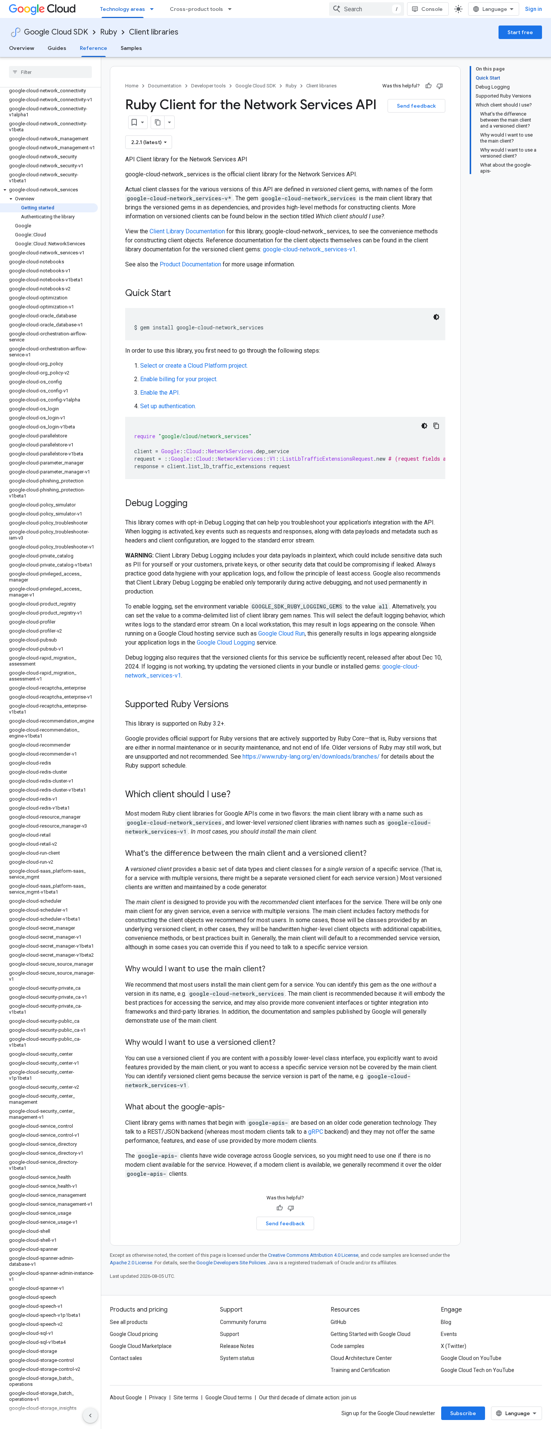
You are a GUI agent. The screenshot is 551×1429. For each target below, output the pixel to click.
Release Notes (237, 1346)
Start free (520, 32)
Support (229, 1334)
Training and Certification (360, 1370)
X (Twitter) (453, 1346)
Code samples (347, 1346)
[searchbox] (50, 72)
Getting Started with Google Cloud (370, 1334)
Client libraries (153, 32)
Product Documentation (190, 264)
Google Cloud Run (281, 633)
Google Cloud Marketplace (141, 1346)
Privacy (157, 1397)
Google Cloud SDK (56, 32)
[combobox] (366, 9)
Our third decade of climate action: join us (307, 1397)
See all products (129, 1322)
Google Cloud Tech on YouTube (477, 1370)
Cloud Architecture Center (361, 1358)
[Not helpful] (439, 86)
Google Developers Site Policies (231, 1262)
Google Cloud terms (228, 1397)
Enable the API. (160, 392)
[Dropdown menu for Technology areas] (154, 9)
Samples (131, 48)
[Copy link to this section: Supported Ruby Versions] (236, 704)
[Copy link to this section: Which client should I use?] (238, 794)
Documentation (164, 86)
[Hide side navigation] (90, 1415)
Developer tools (208, 86)
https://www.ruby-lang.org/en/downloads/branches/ (311, 756)
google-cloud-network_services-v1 (309, 249)
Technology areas (122, 9)
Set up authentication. (168, 406)
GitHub (338, 1322)
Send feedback (416, 105)
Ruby (108, 32)
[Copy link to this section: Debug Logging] (194, 503)
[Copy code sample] (436, 426)
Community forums (243, 1322)
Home (131, 86)
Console (432, 9)
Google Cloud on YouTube (471, 1358)
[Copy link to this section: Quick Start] (178, 293)
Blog (446, 1322)
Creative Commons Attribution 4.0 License (313, 1255)
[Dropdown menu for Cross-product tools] (232, 9)
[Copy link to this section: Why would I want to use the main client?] (272, 969)
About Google (126, 1397)
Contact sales (126, 1358)
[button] (49, 189)
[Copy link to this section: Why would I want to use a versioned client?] (283, 1042)
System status (237, 1358)
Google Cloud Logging (226, 642)
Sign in (533, 9)
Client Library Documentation (187, 231)
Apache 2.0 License (131, 1262)
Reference (93, 48)
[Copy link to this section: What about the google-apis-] (232, 1107)
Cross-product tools (196, 9)
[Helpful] (428, 86)
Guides (57, 48)
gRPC (315, 1131)
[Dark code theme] (436, 317)
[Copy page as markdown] (158, 122)
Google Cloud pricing (134, 1334)
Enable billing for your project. (178, 379)
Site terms (186, 1397)
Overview (21, 48)
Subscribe (463, 1413)
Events (449, 1334)
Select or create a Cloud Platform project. (194, 365)
